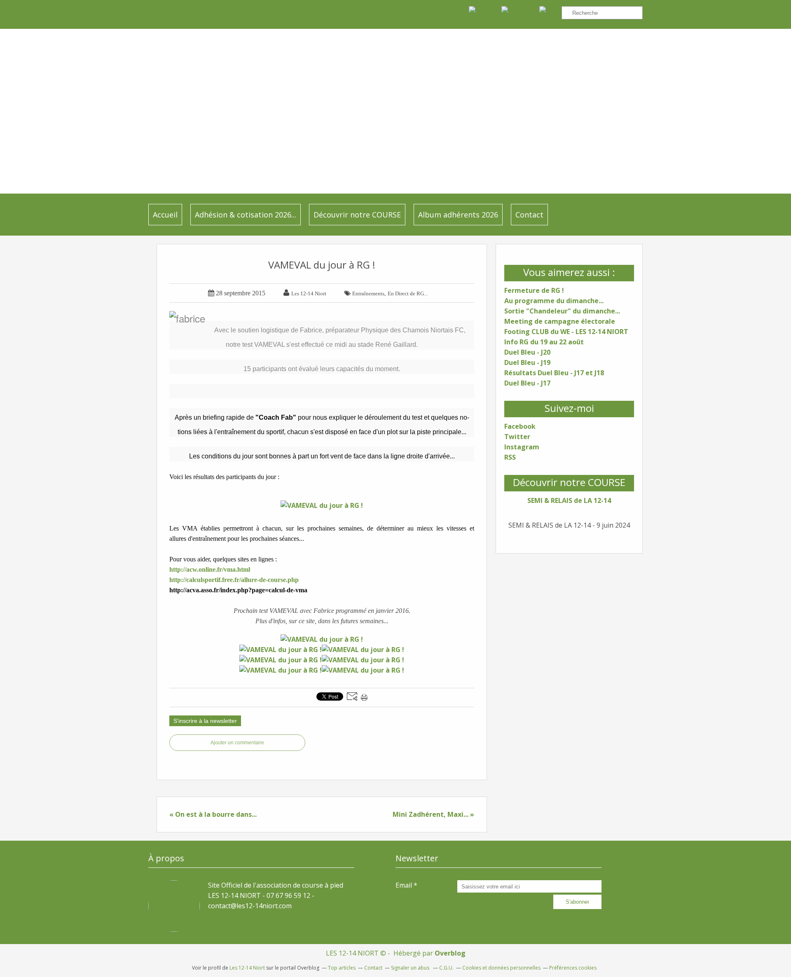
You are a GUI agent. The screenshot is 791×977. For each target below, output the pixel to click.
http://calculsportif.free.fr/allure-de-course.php (234, 579)
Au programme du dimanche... (554, 300)
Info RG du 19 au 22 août (544, 341)
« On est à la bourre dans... (213, 814)
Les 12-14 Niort (247, 967)
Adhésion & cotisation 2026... (245, 215)
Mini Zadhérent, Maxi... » (433, 814)
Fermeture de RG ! (534, 290)
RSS (510, 457)
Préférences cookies (573, 967)
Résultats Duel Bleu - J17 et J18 (554, 372)
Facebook (520, 426)
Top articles (342, 967)
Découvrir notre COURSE (357, 215)
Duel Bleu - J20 (527, 352)
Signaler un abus (411, 967)
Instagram (521, 446)
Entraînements (368, 293)
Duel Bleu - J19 (527, 362)
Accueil (165, 215)
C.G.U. (446, 967)
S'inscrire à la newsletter (205, 721)
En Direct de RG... (408, 293)
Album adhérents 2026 (458, 215)
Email (404, 885)
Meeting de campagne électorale (559, 321)
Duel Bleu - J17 (527, 383)
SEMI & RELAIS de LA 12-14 (569, 500)
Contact (529, 215)
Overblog (450, 953)
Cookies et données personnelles (501, 967)
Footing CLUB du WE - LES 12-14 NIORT (566, 331)
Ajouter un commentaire (237, 743)
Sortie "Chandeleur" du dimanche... (562, 311)
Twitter (517, 436)
